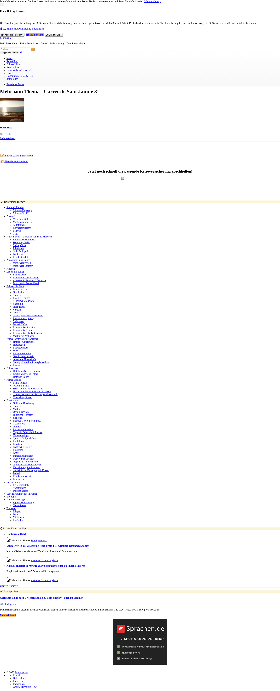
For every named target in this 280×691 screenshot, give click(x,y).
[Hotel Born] (12, 121)
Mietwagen (18, 517)
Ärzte (16, 452)
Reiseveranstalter (21, 485)
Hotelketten (19, 344)
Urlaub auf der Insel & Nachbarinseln (32, 391)
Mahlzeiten (18, 321)
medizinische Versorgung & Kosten (31, 470)
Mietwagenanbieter (23, 265)
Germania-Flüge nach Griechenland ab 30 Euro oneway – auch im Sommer (41, 597)
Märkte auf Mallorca (23, 336)
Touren (16, 312)
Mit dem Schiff (20, 213)
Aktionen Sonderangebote (44, 560)
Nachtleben (19, 306)
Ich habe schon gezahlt (12, 35)
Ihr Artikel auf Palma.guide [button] (18, 155)
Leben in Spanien (15, 271)
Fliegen (17, 511)
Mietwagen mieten (22, 222)
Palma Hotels (13, 368)
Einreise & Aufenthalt (24, 239)
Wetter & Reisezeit (22, 447)
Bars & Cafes (20, 324)
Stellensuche (19, 274)
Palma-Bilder (13, 64)
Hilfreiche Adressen (23, 414)
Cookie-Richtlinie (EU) (25, 686)
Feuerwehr (18, 479)
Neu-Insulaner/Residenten (19, 70)
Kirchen (10, 268)
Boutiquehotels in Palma (25, 374)
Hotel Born (6, 127)
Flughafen (18, 520)
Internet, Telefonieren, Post (27, 420)
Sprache (17, 295)
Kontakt (17, 675)
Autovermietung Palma (18, 260)
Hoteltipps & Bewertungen (27, 371)
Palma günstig (20, 382)
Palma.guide (6, 38)
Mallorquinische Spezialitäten (28, 315)
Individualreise (20, 490)
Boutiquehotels (20, 347)
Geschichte (18, 292)
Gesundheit (19, 423)
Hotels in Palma (21, 376)
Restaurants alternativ (24, 327)
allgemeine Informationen (26, 461)
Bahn (15, 514)
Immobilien (12, 78)
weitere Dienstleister (23, 458)
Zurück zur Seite (54, 35)
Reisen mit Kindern (23, 429)
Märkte (16, 409)
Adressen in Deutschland (26, 277)
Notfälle (17, 426)
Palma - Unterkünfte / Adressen (22, 338)
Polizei (16, 473)
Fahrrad (17, 230)
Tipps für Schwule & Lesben (27, 432)
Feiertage (17, 444)
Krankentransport (22, 476)
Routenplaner (13, 67)
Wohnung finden (21, 242)
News (9, 58)
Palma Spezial (13, 379)
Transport (11, 508)
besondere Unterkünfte (24, 359)
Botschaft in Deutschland (26, 283)
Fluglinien (18, 449)
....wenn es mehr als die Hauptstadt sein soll (35, 394)
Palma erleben (20, 289)
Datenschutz (19, 678)
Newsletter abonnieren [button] (16, 161)
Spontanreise (19, 487)
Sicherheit (18, 417)
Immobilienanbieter (23, 455)
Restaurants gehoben (23, 330)
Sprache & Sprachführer (25, 438)
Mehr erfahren (151, 1)
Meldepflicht (19, 245)
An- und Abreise (14, 207)
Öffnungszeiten (21, 412)
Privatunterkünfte (22, 353)
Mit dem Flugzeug (22, 210)
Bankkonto (18, 254)
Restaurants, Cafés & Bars (19, 76)
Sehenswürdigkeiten (23, 300)
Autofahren (19, 225)
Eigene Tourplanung (23, 502)
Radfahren (18, 441)
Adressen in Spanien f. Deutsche (29, 280)
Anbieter (9, 586)
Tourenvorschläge (15, 499)
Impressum (18, 681)
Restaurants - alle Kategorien (27, 333)
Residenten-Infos (21, 257)
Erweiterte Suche (15, 84)
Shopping (18, 303)
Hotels (9, 73)
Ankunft (10, 216)
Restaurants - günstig (23, 318)
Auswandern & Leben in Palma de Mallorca (29, 236)
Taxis (15, 233)
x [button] (160, 1)
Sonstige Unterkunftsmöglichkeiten (31, 362)
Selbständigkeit (21, 251)
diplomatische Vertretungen (27, 464)
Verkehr (17, 309)
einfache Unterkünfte (24, 341)
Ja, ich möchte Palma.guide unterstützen (23, 28)
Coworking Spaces (22, 397)
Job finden (18, 248)
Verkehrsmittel (20, 219)
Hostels (17, 350)
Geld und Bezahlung (23, 403)
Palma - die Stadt (15, 286)
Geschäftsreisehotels (23, 356)
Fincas (16, 365)
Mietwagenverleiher (23, 262)
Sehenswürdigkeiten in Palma (21, 493)
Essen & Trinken (21, 298)
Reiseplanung (13, 482)
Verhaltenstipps (21, 435)
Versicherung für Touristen (26, 467)
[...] (8, 536)
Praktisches (12, 400)
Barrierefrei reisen (22, 227)
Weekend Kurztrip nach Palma (28, 388)
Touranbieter (19, 505)
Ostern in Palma (21, 385)
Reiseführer (12, 61)
